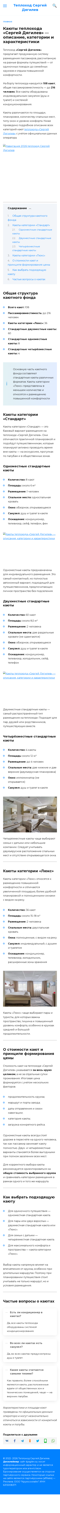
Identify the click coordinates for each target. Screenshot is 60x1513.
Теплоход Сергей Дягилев (30, 7)
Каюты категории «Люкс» (28, 255)
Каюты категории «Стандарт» (31, 225)
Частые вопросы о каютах (28, 279)
